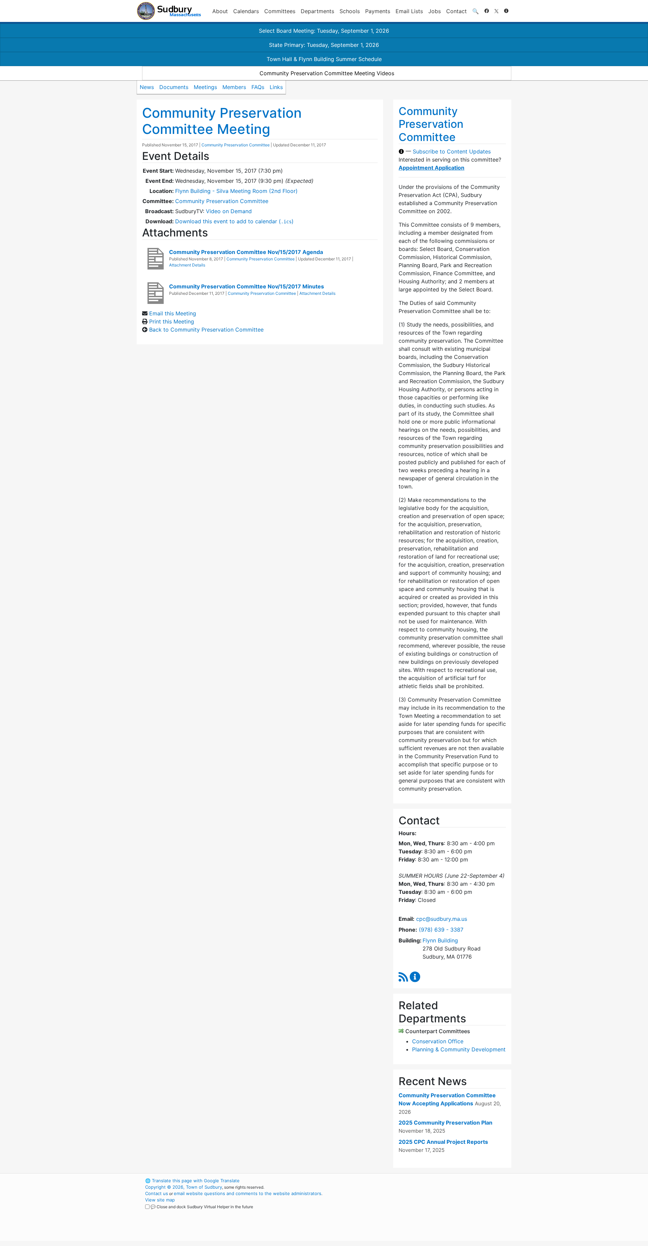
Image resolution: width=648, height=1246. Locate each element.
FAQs (257, 87)
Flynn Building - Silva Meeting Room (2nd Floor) (236, 191)
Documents (173, 87)
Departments (317, 11)
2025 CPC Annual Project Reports (443, 1141)
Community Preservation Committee (235, 144)
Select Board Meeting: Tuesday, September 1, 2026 (324, 30)
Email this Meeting (172, 313)
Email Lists (409, 11)
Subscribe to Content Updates (452, 151)
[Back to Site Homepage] (169, 11)
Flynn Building (440, 940)
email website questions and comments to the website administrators (247, 1193)
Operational (432, 1212)
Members (234, 87)
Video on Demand (229, 211)
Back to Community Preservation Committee (206, 329)
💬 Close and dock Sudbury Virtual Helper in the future (202, 1206)
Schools (350, 11)
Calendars (246, 11)
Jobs (434, 11)
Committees (279, 11)
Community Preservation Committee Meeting (222, 121)
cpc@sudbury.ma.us (441, 918)
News (147, 87)
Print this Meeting (171, 321)
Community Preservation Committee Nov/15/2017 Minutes (246, 286)
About (220, 11)
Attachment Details (187, 264)
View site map (160, 1199)
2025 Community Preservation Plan (445, 1122)
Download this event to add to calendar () (234, 221)
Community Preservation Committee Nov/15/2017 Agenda (246, 252)
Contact (456, 11)
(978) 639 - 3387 (441, 929)
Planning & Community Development (459, 1049)
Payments (377, 11)
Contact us (156, 1193)
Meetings (205, 87)
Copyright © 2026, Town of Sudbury (183, 1187)
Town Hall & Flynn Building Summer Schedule (324, 59)
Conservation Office (437, 1041)
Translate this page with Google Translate (192, 1180)
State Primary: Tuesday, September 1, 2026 (324, 44)
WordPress (420, 1180)
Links (276, 87)
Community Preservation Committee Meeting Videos (327, 73)
